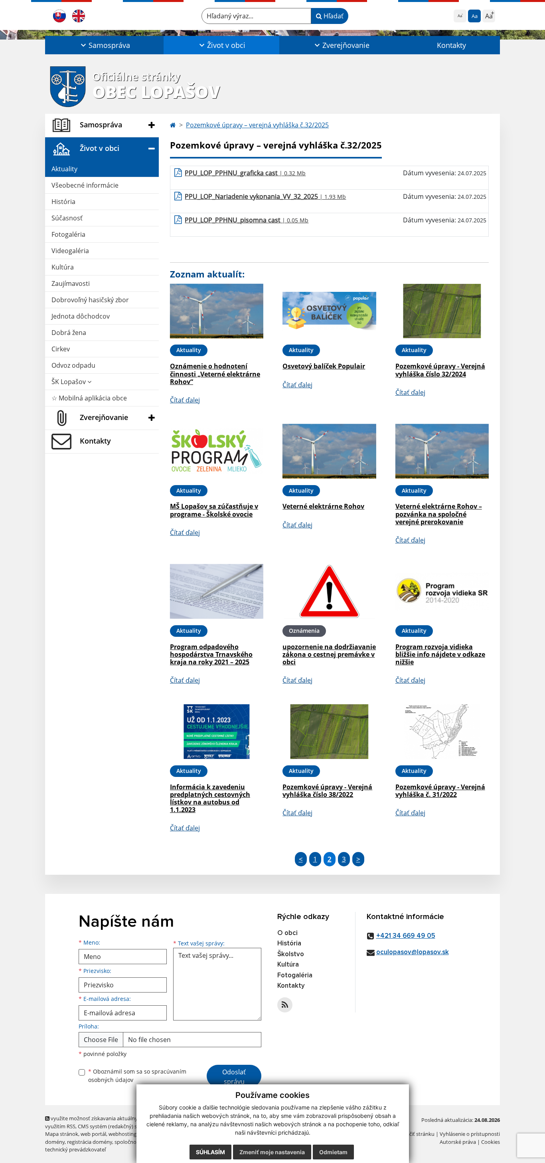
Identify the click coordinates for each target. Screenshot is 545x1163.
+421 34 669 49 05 (405, 936)
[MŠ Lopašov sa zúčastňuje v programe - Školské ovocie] (216, 451)
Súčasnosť (67, 218)
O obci (287, 933)
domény (55, 1141)
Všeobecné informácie (84, 185)
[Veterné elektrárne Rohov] (329, 451)
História (63, 201)
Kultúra (62, 267)
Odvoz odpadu (73, 365)
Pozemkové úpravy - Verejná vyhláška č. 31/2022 (440, 791)
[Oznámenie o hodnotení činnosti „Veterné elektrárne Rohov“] (216, 311)
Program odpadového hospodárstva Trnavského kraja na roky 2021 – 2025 (211, 654)
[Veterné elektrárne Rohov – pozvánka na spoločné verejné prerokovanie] (442, 451)
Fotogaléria (68, 234)
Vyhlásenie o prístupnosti (470, 1133)
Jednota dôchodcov (80, 316)
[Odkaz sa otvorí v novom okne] (284, 1004)
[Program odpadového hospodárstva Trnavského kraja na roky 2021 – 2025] (216, 591)
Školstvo (290, 954)
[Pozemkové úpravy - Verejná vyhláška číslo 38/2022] (329, 731)
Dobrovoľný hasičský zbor (90, 299)
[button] (104, 45)
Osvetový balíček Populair (323, 366)
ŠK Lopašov (69, 381)
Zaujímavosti (70, 283)
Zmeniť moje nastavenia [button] (272, 1152)
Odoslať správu (234, 1077)
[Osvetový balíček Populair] (329, 311)
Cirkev (60, 349)
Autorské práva (458, 1141)
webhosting (122, 1133)
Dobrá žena (68, 332)
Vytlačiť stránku (415, 1133)
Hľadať (333, 16)
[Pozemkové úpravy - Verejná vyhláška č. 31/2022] (442, 731)
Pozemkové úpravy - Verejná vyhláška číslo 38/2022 (327, 791)
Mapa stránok (61, 1133)
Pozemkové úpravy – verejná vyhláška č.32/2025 (257, 125)
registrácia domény (89, 1141)
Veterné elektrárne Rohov (323, 506)
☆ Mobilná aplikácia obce (89, 398)
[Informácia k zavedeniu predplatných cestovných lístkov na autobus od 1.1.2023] (216, 731)
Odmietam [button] (333, 1152)
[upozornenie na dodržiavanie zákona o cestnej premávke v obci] (329, 591)
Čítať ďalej (185, 400)
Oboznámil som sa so (137, 1076)
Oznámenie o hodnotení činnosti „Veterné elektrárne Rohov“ (215, 374)
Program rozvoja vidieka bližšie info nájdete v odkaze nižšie (440, 654)
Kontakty (451, 45)
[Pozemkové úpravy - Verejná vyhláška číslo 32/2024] (442, 311)
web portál (93, 1133)
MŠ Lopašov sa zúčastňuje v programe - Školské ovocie (214, 510)
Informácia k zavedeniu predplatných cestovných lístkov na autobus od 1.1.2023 (210, 798)
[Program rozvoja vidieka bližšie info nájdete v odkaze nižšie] (442, 591)
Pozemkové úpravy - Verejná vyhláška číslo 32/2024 (440, 370)
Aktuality (64, 168)
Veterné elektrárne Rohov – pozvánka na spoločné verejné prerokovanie (438, 514)
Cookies (490, 1141)
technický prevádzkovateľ (75, 1149)
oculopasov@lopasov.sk (412, 952)
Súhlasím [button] (210, 1152)
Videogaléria (70, 250)
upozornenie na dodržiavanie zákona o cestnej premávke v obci (329, 654)
